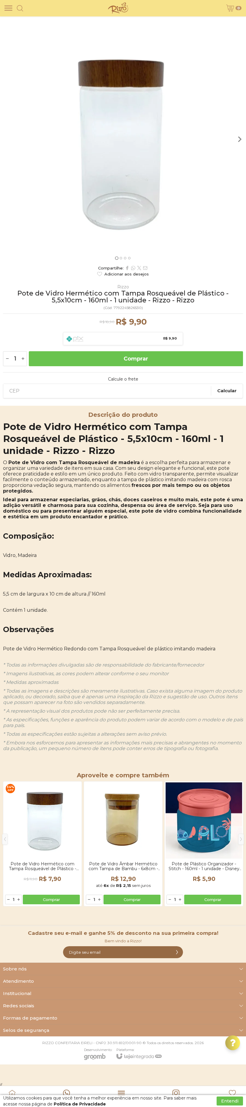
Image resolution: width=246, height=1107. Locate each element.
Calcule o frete (123, 379)
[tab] (116, 258)
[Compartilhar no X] (139, 268)
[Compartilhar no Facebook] (127, 268)
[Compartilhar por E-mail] (145, 268)
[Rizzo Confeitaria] (118, 8)
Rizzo (123, 287)
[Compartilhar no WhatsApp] (133, 268)
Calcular (227, 390)
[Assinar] (177, 952)
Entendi (229, 1101)
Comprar (136, 358)
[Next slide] (239, 139)
